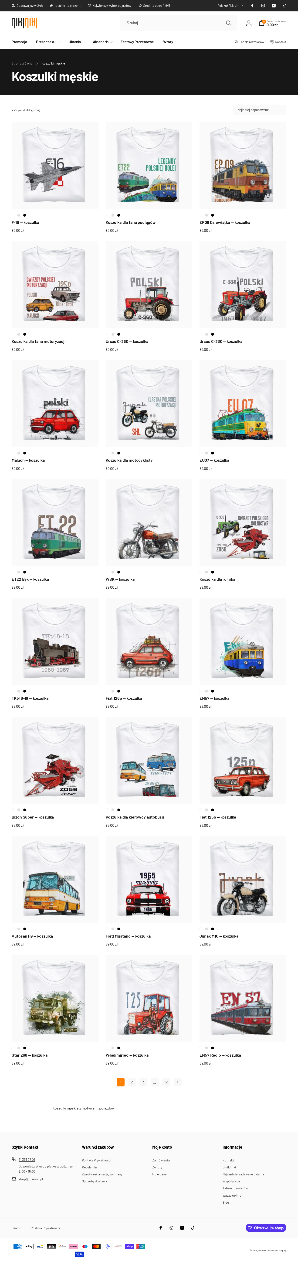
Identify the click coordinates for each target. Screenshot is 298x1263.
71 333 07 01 (27, 1159)
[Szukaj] (228, 23)
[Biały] (13, 215)
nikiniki (262, 1250)
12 (166, 1082)
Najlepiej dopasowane (253, 110)
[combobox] (178, 23)
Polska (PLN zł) (227, 5)
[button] (48, 42)
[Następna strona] (178, 1082)
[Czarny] (24, 215)
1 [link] (120, 1082)
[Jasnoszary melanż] (18, 215)
